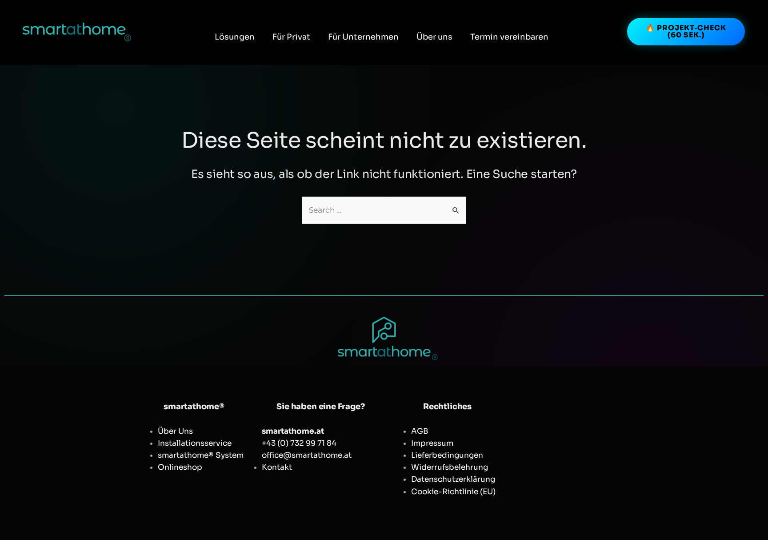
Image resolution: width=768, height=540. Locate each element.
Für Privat (291, 37)
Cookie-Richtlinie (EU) (453, 491)
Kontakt (277, 467)
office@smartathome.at (307, 455)
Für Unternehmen (363, 37)
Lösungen (235, 37)
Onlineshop (180, 467)
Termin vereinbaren (509, 37)
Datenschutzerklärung (453, 479)
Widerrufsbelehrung (449, 467)
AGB (419, 431)
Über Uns (175, 431)
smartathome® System (201, 455)
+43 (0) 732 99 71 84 (299, 443)
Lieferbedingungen (447, 455)
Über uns (434, 37)
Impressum (432, 443)
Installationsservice (195, 443)
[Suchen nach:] (384, 210)
